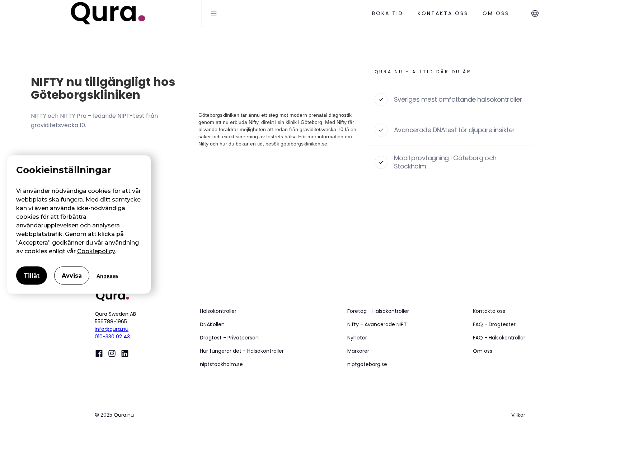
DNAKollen (212, 324)
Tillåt (31, 275)
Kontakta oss (489, 311)
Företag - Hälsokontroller (378, 311)
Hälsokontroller (218, 311)
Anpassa (107, 275)
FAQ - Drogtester (494, 324)
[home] (130, 13)
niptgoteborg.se (367, 364)
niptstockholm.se (221, 364)
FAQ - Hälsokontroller (499, 337)
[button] (538, 13)
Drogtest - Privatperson (229, 337)
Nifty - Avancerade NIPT (377, 324)
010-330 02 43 (112, 336)
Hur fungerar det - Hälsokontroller (242, 351)
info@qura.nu (111, 329)
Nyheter (357, 337)
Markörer (358, 351)
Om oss (482, 351)
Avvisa (72, 275)
